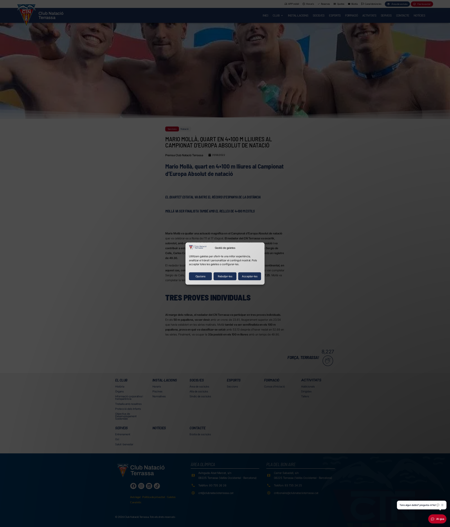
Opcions (200, 276)
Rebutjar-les (225, 276)
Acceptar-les (249, 276)
